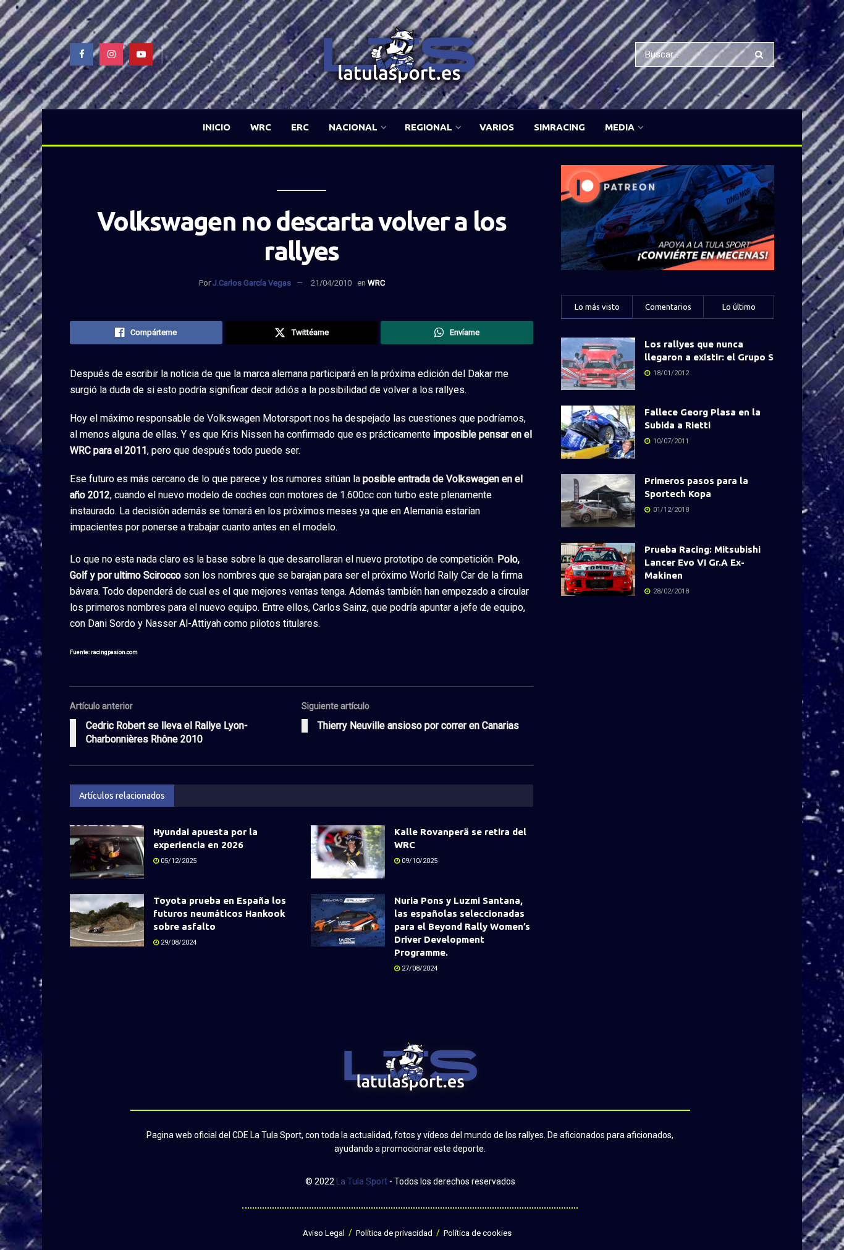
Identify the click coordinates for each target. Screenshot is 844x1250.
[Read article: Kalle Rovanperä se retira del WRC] (348, 851)
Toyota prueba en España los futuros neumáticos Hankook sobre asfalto (219, 913)
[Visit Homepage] (399, 54)
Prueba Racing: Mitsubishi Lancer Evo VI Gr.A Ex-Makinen (702, 562)
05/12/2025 (177, 861)
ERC (300, 127)
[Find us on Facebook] (81, 54)
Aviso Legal (324, 1233)
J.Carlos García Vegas (252, 282)
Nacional (353, 127)
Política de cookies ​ (478, 1233)
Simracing (559, 127)
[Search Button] (761, 54)
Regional (428, 127)
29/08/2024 (177, 942)
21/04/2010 (331, 282)
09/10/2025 (418, 861)
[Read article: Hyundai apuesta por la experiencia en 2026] (107, 851)
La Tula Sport (361, 1181)
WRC (260, 127)
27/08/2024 (418, 968)
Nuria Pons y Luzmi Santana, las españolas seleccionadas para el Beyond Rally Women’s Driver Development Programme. (462, 926)
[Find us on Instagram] (111, 54)
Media (620, 127)
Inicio (216, 127)
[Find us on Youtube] (141, 54)
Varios (496, 127)
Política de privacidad (394, 1233)
